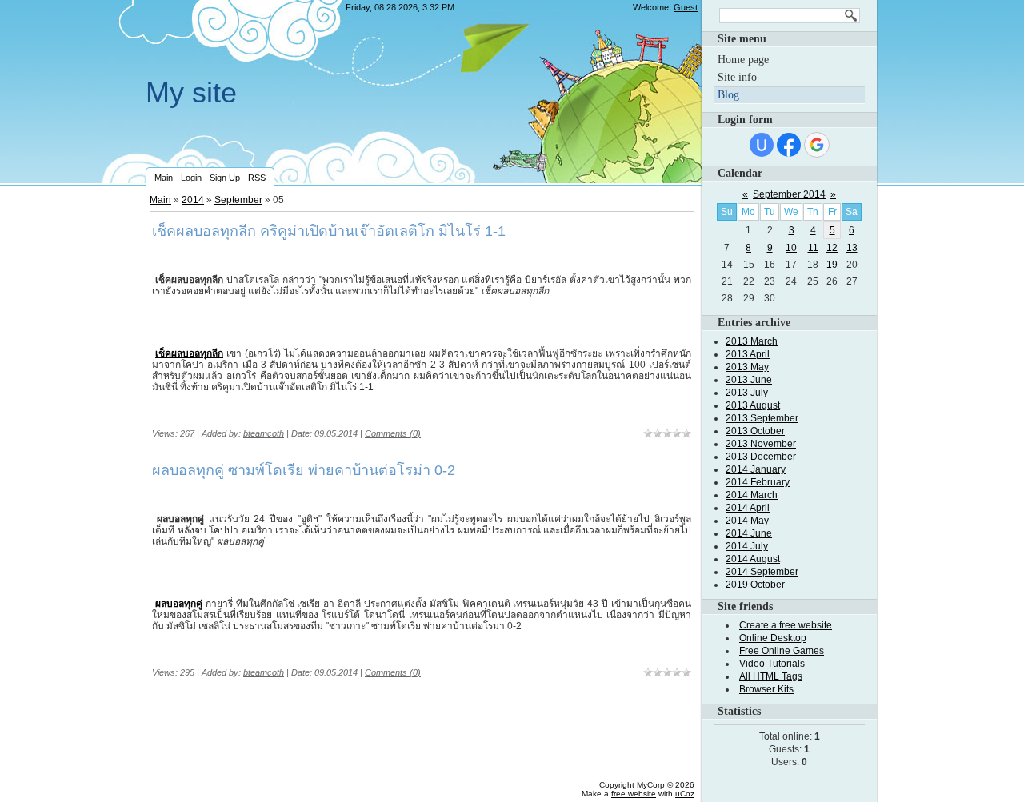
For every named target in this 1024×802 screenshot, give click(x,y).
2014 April (748, 507)
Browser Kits (766, 689)
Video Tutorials (772, 663)
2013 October (755, 431)
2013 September (762, 418)
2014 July (747, 546)
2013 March (752, 341)
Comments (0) (393, 433)
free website (633, 793)
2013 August (753, 405)
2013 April (748, 354)
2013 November (761, 443)
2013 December (761, 456)
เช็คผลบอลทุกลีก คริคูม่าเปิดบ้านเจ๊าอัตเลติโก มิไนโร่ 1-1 (329, 231)
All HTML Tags (770, 676)
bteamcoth (263, 433)
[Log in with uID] (762, 145)
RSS (257, 177)
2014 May (747, 520)
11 (813, 247)
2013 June (749, 379)
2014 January (756, 469)
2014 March (752, 495)
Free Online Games (781, 650)
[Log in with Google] (817, 145)
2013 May (747, 367)
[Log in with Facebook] (789, 145)
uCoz (684, 793)
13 (852, 247)
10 (791, 247)
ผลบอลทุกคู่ (178, 603)
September (238, 199)
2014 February (758, 482)
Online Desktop (772, 638)
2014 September (762, 571)
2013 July (747, 392)
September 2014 (789, 194)
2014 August (753, 559)
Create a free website (785, 625)
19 (832, 264)
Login (191, 177)
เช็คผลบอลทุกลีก (189, 353)
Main (163, 177)
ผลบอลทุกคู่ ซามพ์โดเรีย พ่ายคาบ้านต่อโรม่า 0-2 (303, 470)
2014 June (749, 533)
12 (832, 247)
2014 (193, 199)
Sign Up (225, 177)
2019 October (755, 584)
